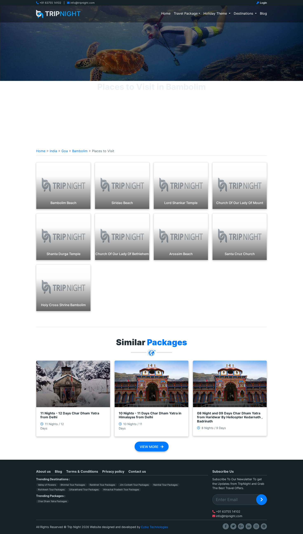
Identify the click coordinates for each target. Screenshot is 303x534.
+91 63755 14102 (50, 2)
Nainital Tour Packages (165, 484)
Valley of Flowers (47, 484)
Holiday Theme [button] (215, 13)
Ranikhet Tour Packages (102, 484)
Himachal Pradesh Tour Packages (121, 489)
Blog (263, 13)
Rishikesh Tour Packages (51, 489)
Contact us (137, 471)
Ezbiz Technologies (154, 527)
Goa (64, 151)
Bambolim (80, 151)
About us (43, 471)
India (53, 151)
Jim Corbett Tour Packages (134, 484)
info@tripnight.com (82, 2)
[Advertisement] (151, 112)
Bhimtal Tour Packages (73, 484)
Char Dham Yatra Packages (52, 501)
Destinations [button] (244, 13)
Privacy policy (113, 471)
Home (166, 13)
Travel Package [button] (186, 13)
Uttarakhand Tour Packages (84, 489)
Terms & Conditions (82, 471)
